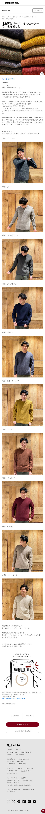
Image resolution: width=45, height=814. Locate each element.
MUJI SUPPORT (26, 752)
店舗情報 (9, 749)
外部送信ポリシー (28, 789)
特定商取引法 (11, 791)
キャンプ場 (10, 761)
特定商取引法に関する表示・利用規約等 (19, 785)
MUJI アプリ (10, 768)
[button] (2, 2)
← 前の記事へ (15, 716)
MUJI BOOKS (11, 764)
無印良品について (27, 780)
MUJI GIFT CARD (12, 771)
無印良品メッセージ (13, 780)
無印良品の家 (11, 759)
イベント (18, 749)
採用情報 (23, 778)
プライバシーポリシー (13, 789)
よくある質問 (20, 754)
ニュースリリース (12, 778)
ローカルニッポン (12, 752)
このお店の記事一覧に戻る (22, 731)
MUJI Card (30, 768)
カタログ (20, 768)
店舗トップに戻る (22, 724)
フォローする (38, 10)
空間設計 (9, 754)
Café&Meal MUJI (23, 759)
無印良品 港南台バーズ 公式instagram (13, 698)
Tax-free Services (12, 773)
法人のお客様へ (25, 771)
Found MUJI (20, 761)
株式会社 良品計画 (13, 783)
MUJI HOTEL (22, 764)
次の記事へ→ (30, 716)
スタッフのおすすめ (8, 79)
